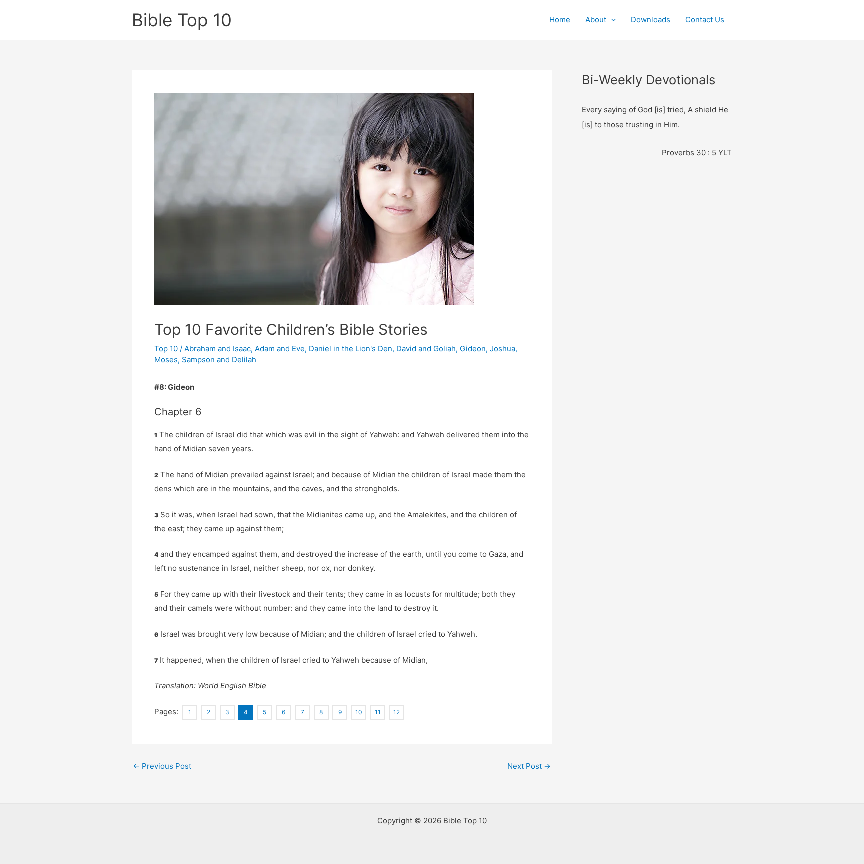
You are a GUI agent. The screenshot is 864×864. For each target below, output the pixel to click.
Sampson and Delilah (219, 359)
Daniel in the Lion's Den (350, 349)
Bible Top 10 (182, 20)
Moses (166, 359)
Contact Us (705, 19)
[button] (611, 20)
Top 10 (166, 349)
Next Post (529, 766)
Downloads (650, 19)
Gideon (473, 349)
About (596, 19)
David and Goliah (426, 349)
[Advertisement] (723, 230)
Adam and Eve (280, 349)
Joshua (503, 349)
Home (560, 19)
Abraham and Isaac (217, 349)
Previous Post (162, 766)
